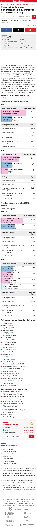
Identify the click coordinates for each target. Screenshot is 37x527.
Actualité (7, 428)
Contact (8, 501)
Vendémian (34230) (9, 385)
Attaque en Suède (9, 461)
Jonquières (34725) (9, 340)
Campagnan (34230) (9, 335)
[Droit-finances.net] (27, 517)
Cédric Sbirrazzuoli (9, 459)
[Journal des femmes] (9, 513)
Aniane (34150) (7, 323)
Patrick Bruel (7, 456)
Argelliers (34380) (8, 328)
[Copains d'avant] (9, 521)
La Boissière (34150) (9, 342)
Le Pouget (23, 46)
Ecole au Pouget (8, 414)
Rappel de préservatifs (10, 451)
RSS (22, 501)
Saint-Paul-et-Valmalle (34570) (12, 378)
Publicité (31, 499)
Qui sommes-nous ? (8, 499)
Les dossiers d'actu (10, 433)
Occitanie (30, 4)
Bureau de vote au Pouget (11, 391)
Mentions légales (7, 505)
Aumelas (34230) (8, 330)
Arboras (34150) (8, 325)
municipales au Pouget (21, 90)
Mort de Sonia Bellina (10, 454)
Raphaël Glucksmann (10, 463)
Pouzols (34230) (6, 23)
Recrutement (27, 501)
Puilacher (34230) (25, 20)
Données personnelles (9, 503)
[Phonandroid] (27, 525)
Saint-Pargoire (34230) (10, 376)
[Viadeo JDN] (27, 521)
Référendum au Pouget (10, 406)
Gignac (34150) (7, 337)
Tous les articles (15, 501)
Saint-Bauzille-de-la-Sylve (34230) (13, 366)
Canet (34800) (13, 20)
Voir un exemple (29, 428)
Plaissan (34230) (8, 352)
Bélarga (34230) (8, 333)
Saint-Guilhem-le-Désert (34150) (13, 369)
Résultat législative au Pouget (12, 399)
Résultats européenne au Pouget (13, 401)
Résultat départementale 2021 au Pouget (11, 41)
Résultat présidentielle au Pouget (13, 396)
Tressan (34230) (8, 383)
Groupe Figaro (16, 505)
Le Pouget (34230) (9, 412)
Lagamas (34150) (8, 345)
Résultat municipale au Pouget (13, 404)
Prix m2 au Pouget (9, 417)
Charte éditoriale (24, 499)
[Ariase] (9, 525)
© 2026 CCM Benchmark (27, 505)
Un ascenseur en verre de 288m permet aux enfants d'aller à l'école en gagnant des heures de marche (19, 475)
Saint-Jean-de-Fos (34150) (11, 373)
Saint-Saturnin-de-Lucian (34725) (13, 381)
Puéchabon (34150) (9, 359)
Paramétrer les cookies (21, 503)
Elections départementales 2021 (15, 4)
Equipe (17, 499)
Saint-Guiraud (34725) (10, 371)
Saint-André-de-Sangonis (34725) (13, 364)
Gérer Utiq (31, 503)
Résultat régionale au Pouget (12, 394)
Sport (6, 430)
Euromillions (7, 466)
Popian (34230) (8, 354)
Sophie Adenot (8, 449)
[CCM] (27, 513)
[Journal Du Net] (9, 517)
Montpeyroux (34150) (10, 349)
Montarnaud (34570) (9, 347)
